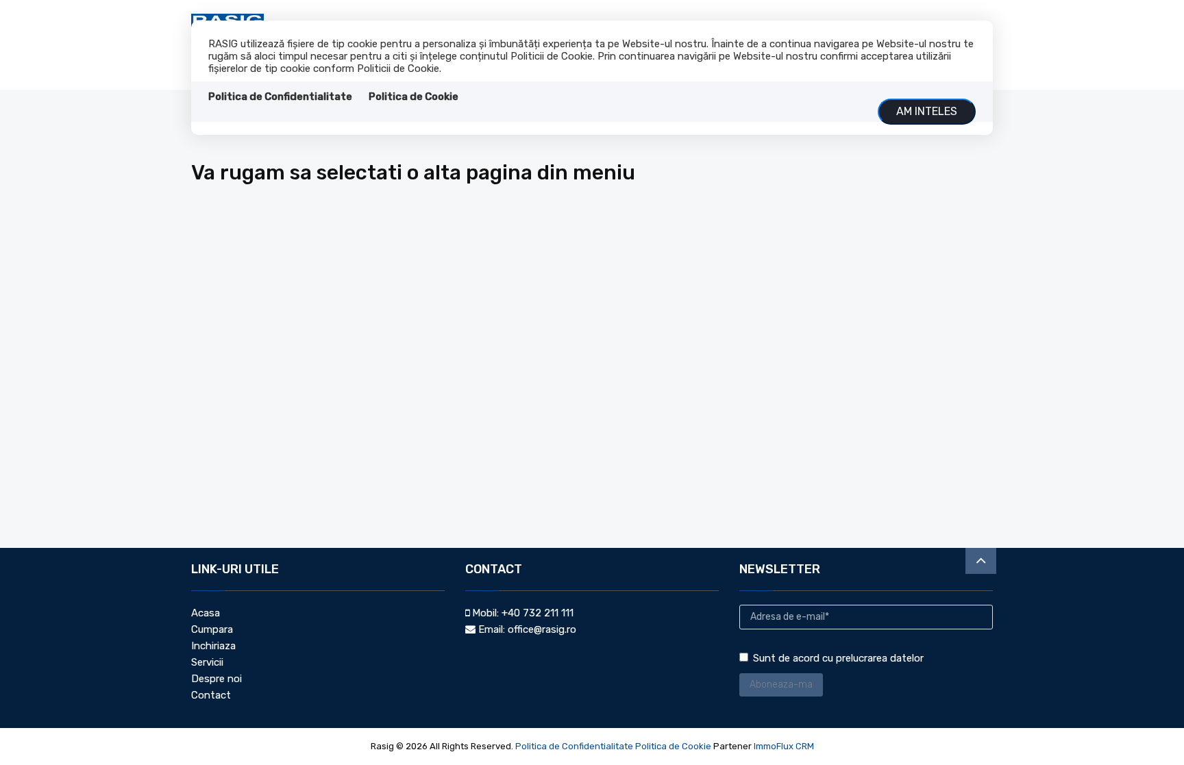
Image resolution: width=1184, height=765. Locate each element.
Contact (211, 695)
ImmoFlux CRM (784, 746)
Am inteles (926, 111)
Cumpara (212, 629)
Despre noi (216, 679)
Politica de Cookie (413, 96)
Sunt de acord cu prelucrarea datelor (838, 658)
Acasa (205, 613)
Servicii (207, 662)
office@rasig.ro (542, 629)
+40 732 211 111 (538, 613)
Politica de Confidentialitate (280, 96)
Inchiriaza (213, 646)
